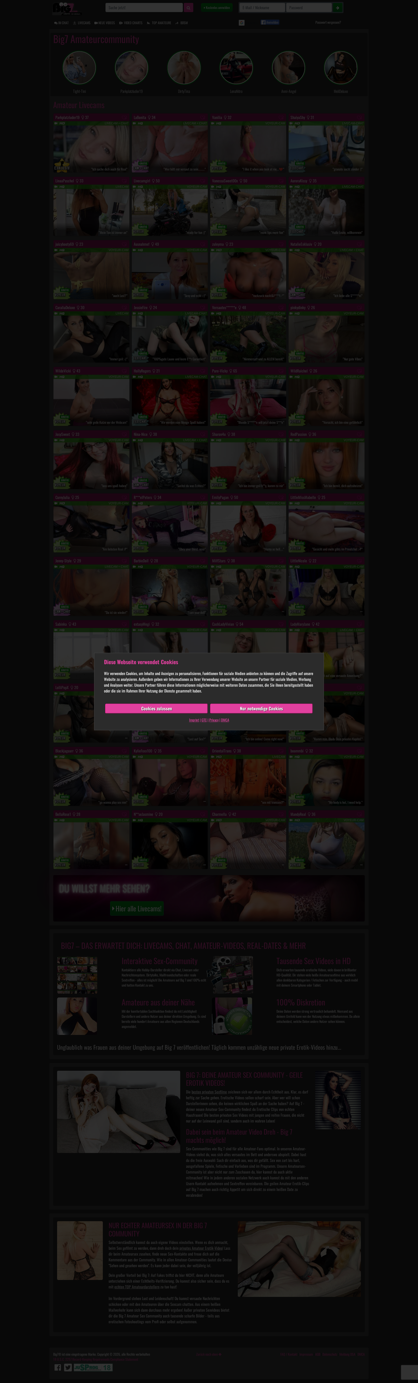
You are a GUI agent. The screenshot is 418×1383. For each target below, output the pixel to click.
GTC (204, 719)
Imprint (194, 719)
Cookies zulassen (156, 708)
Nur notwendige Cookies (261, 708)
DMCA (225, 719)
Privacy (214, 719)
